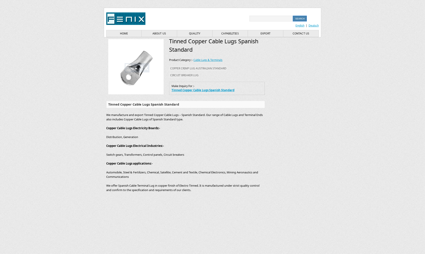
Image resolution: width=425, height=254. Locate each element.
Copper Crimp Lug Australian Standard (198, 68)
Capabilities (230, 33)
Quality (194, 33)
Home (124, 33)
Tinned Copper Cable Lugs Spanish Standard (203, 90)
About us (159, 33)
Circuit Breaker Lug (184, 75)
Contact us (301, 33)
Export (265, 33)
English (300, 25)
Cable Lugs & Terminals (207, 60)
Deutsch (314, 25)
